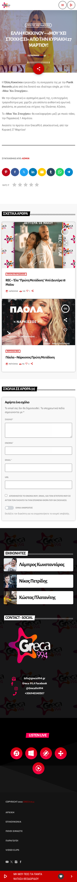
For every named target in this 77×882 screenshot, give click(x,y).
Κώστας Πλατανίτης (37, 597)
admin (26, 158)
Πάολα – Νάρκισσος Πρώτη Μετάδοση (30, 357)
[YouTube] (7, 862)
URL (7, 477)
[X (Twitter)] (11, 862)
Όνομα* (9, 443)
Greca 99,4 (28, 802)
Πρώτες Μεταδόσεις (38, 25)
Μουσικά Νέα (13, 351)
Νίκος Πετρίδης (33, 581)
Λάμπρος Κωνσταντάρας (41, 564)
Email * (8, 460)
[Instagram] (16, 862)
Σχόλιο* (9, 419)
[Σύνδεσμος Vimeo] (6, 5)
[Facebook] (20, 862)
